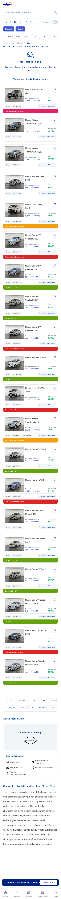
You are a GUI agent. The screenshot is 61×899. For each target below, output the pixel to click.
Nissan (8, 29)
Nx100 (21, 700)
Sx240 (52, 700)
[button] (30, 22)
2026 (9, 36)
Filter (12, 22)
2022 (45, 36)
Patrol (11, 700)
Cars (13, 43)
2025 (18, 36)
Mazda (52, 708)
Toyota (12, 708)
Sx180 (31, 700)
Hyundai (23, 708)
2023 (36, 36)
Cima (19, 29)
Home (6, 43)
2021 (54, 36)
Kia (33, 708)
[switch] (54, 22)
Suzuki (42, 708)
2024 (27, 36)
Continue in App (48, 882)
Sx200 (42, 700)
